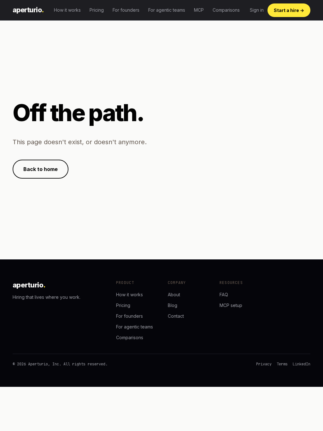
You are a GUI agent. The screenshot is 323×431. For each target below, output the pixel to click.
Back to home (40, 169)
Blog (172, 305)
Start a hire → (289, 10)
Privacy (264, 364)
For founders (126, 10)
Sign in (257, 10)
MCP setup (231, 305)
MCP (199, 10)
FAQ (224, 294)
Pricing (97, 10)
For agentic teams (166, 10)
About (174, 294)
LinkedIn (301, 364)
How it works (67, 10)
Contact (176, 316)
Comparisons (226, 10)
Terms (282, 364)
